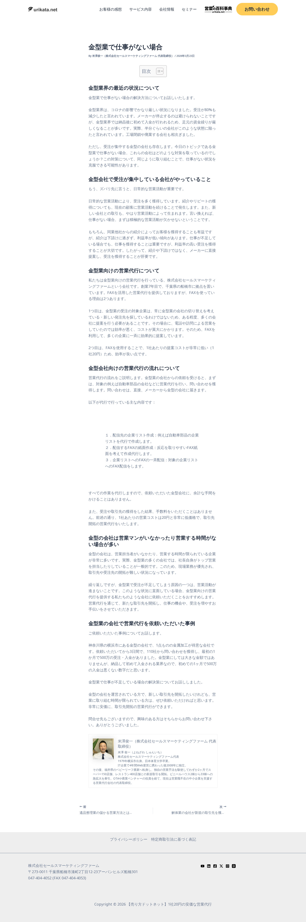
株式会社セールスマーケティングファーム (63, 865)
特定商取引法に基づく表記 (173, 839)
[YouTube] (202, 866)
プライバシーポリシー (128, 839)
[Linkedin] (209, 866)
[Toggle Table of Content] (157, 71)
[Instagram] (227, 866)
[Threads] (234, 866)
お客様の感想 (110, 9)
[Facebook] (215, 866)
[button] (257, 9)
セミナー (189, 9)
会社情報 (166, 9)
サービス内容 (140, 9)
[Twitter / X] (221, 866)
